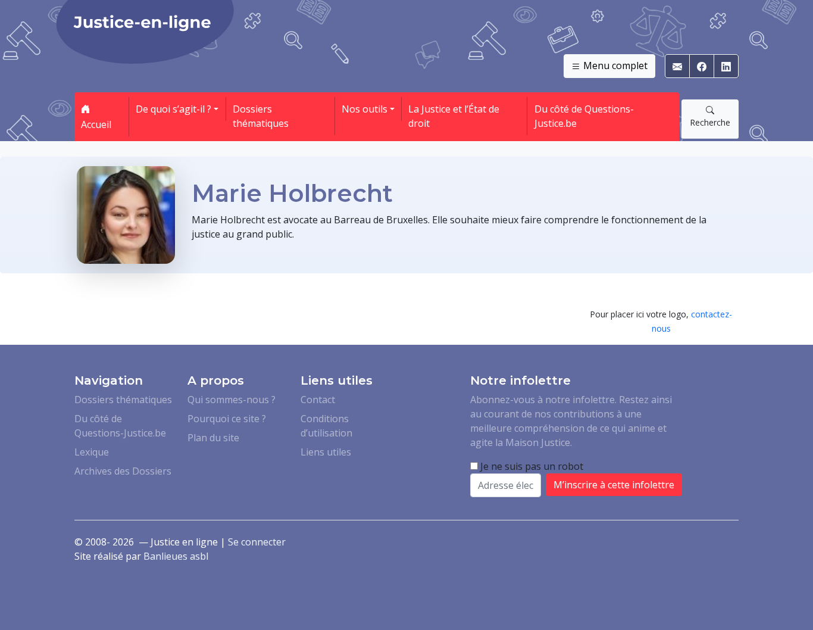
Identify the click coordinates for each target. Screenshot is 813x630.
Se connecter (257, 541)
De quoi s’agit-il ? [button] (173, 109)
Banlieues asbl (175, 556)
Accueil (96, 124)
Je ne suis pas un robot (530, 466)
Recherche (710, 122)
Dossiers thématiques (261, 116)
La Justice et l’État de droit (453, 116)
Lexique (91, 452)
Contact (318, 399)
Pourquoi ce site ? (226, 418)
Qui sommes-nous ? (231, 399)
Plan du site (213, 437)
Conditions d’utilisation (326, 425)
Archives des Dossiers (122, 471)
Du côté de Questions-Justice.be (584, 116)
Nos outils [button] (364, 109)
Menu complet (614, 65)
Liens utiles (326, 452)
